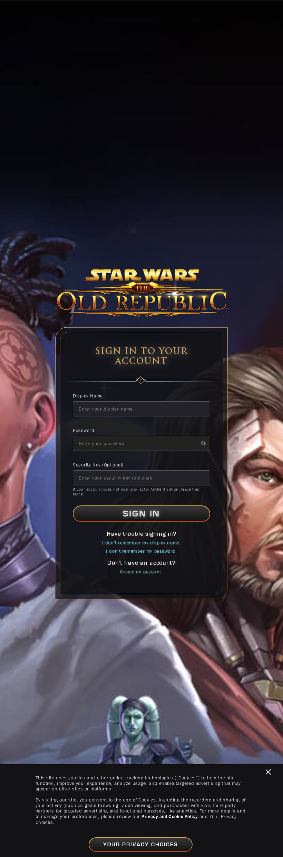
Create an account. (141, 571)
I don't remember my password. (141, 551)
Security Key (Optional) (98, 464)
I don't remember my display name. (141, 542)
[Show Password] (203, 443)
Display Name (88, 395)
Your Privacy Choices (140, 844)
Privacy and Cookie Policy (170, 816)
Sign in (141, 513)
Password (83, 430)
